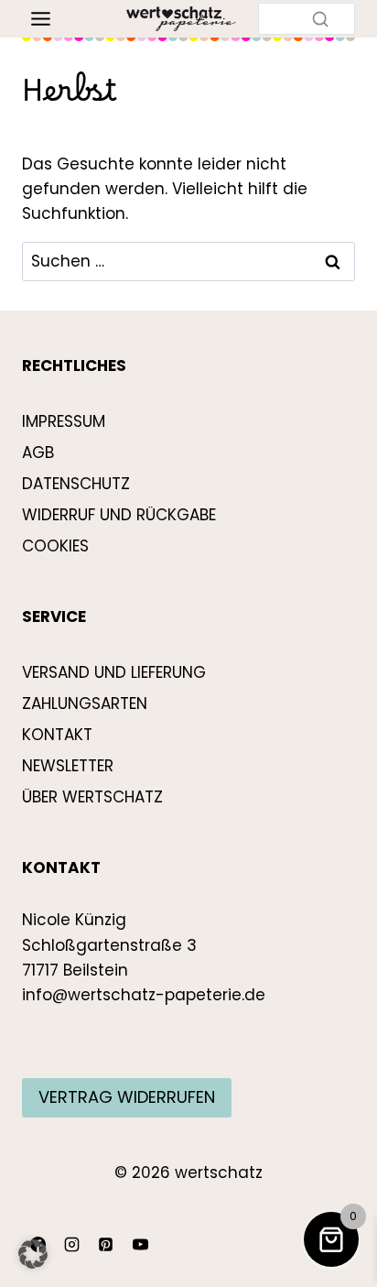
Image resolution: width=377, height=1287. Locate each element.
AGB (38, 453)
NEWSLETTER (67, 766)
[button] (33, 1254)
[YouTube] (140, 1244)
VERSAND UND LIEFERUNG (114, 672)
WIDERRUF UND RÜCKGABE (119, 515)
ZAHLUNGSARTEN (84, 703)
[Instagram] (71, 1244)
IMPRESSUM (63, 421)
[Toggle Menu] (40, 19)
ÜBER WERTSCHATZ (92, 797)
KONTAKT (57, 735)
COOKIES (55, 546)
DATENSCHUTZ (76, 484)
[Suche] (320, 18)
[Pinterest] (106, 1244)
